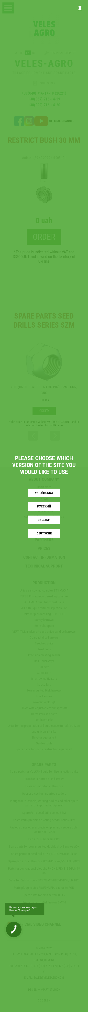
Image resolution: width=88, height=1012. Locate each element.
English (44, 520)
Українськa (44, 493)
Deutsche (44, 533)
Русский (44, 506)
